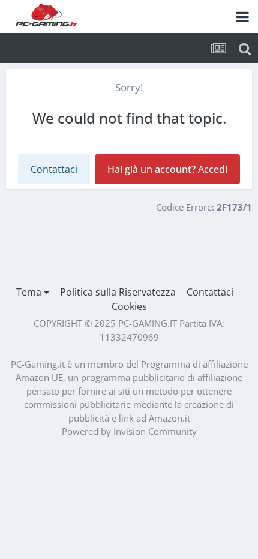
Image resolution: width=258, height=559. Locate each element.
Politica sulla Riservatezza (118, 292)
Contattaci (54, 169)
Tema (30, 292)
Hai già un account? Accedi (167, 169)
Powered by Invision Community (129, 431)
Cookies (129, 306)
